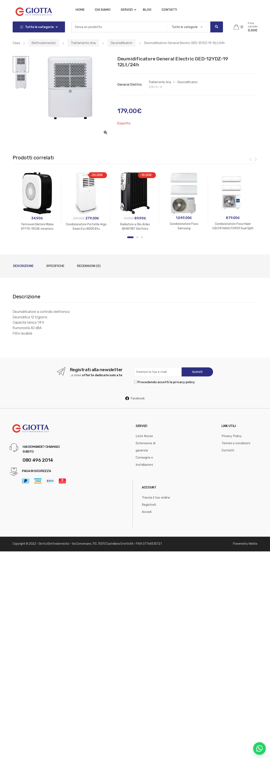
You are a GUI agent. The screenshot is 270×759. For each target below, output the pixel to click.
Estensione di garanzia (145, 446)
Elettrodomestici (44, 43)
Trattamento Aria (83, 43)
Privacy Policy (231, 436)
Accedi (146, 512)
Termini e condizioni (235, 443)
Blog (147, 10)
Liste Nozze (144, 436)
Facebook (138, 398)
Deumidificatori (121, 43)
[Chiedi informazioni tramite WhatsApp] (259, 748)
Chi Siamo (103, 10)
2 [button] (137, 237)
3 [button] (142, 237)
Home (80, 10)
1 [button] (130, 237)
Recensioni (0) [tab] (89, 266)
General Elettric (129, 85)
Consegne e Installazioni (144, 461)
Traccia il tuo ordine (156, 497)
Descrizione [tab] (23, 266)
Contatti (169, 10)
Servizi (127, 10)
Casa (16, 43)
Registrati (149, 505)
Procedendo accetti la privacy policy (166, 382)
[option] (70, 87)
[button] (105, 132)
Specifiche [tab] (55, 266)
